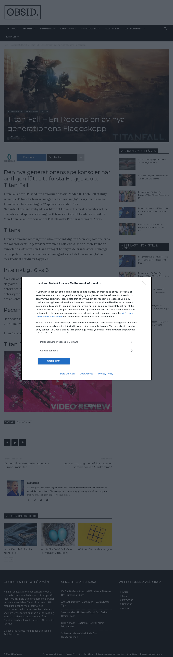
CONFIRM (53, 361)
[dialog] (86, 328)
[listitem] (86, 342)
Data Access (86, 373)
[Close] (145, 284)
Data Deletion (67, 373)
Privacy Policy (105, 373)
